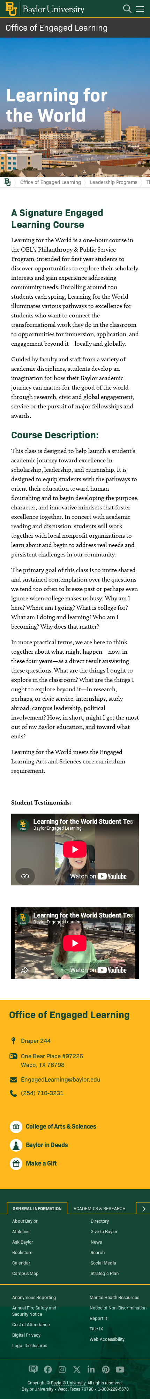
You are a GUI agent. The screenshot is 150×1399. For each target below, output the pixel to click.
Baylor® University (68, 1382)
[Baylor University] (44, 8)
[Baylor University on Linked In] (90, 1372)
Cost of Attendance (31, 1324)
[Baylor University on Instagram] (61, 1372)
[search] (124, 9)
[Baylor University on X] (75, 1372)
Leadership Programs (113, 181)
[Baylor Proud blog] (32, 1372)
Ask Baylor (22, 1241)
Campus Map (25, 1273)
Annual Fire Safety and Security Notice (34, 1310)
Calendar (21, 1262)
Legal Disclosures (29, 1345)
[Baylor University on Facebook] (46, 1372)
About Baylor (25, 1220)
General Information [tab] (37, 1208)
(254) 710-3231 (42, 1093)
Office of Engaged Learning (57, 27)
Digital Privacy (26, 1334)
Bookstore (22, 1252)
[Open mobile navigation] (141, 10)
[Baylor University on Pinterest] (104, 1372)
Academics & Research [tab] (100, 1208)
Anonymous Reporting (34, 1297)
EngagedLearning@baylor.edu (60, 1079)
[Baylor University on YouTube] (118, 1372)
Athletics (20, 1231)
